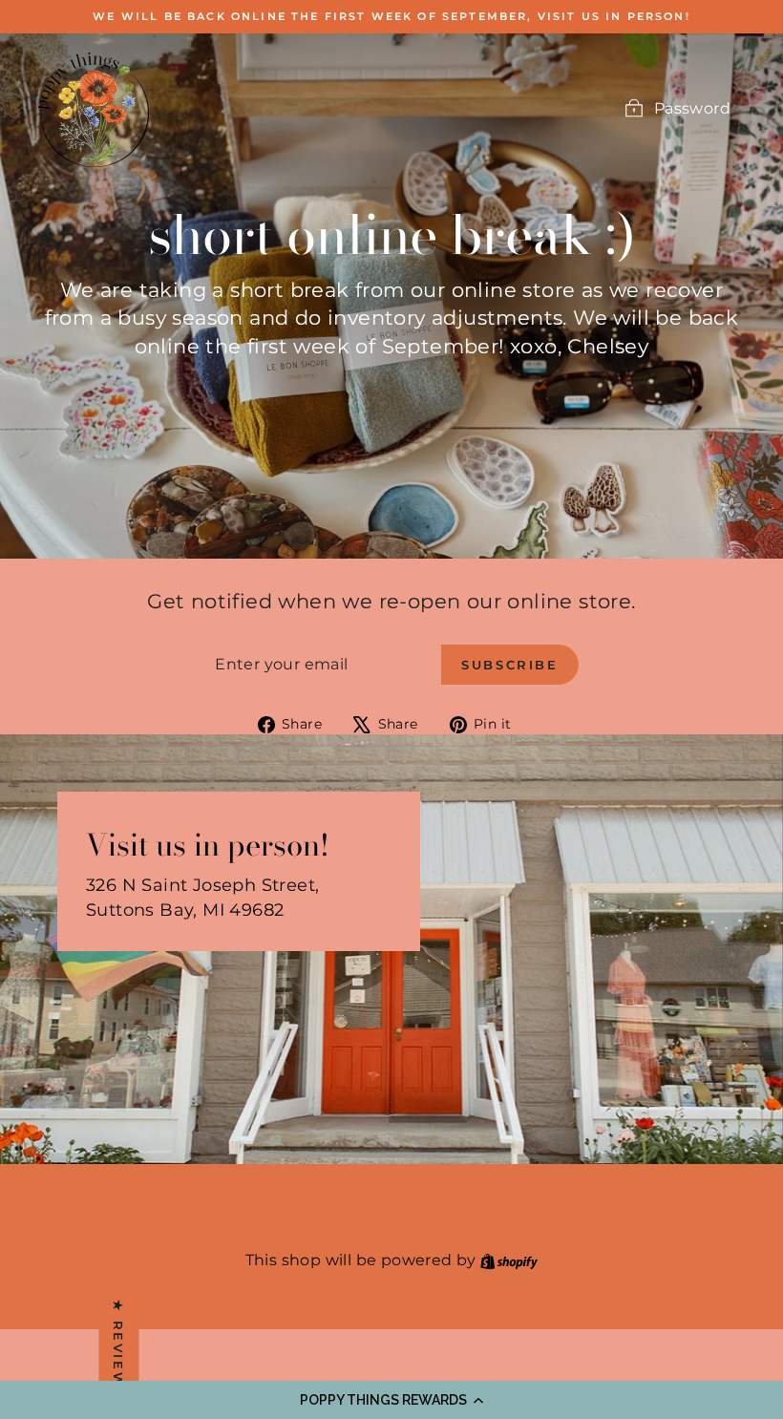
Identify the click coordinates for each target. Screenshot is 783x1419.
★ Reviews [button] (118, 1349)
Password (692, 108)
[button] (391, 1400)
